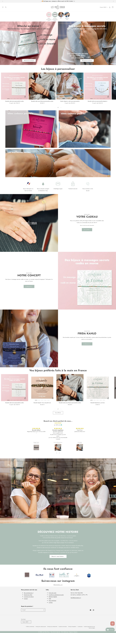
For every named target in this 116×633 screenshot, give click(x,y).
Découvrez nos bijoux (29, 60)
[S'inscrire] (43, 610)
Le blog (50, 602)
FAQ (50, 598)
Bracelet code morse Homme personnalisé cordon (42, 101)
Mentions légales (53, 596)
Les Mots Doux (31, 626)
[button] (2, 7)
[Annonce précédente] (2, 1)
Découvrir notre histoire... (58, 556)
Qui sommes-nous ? (28, 593)
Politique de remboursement (41, 626)
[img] (58, 423)
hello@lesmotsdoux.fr (76, 598)
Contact (26, 598)
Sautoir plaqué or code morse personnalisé (69, 101)
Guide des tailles (28, 595)
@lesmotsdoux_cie (58, 585)
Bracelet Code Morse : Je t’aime (98, 402)
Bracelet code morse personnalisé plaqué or (97, 101)
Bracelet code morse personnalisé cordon (14, 101)
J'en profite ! (87, 229)
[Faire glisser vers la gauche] (55, 107)
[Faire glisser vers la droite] (60, 107)
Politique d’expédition (72, 626)
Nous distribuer (52, 600)
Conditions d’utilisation (63, 626)
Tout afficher (58, 412)
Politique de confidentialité (52, 626)
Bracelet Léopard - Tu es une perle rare (42, 402)
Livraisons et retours (29, 596)
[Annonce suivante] (113, 1)
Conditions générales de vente (56, 595)
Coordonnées (80, 626)
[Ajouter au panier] (25, 97)
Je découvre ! (29, 286)
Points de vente (52, 593)
